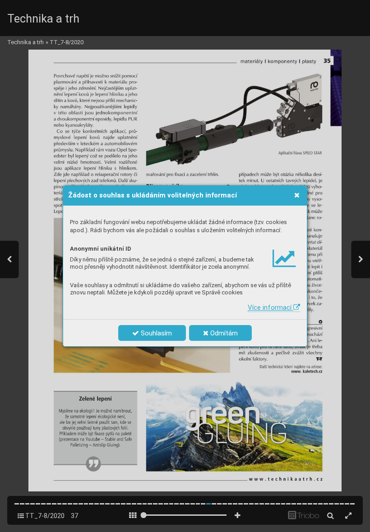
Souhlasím (155, 333)
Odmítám (223, 333)
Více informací (270, 307)
